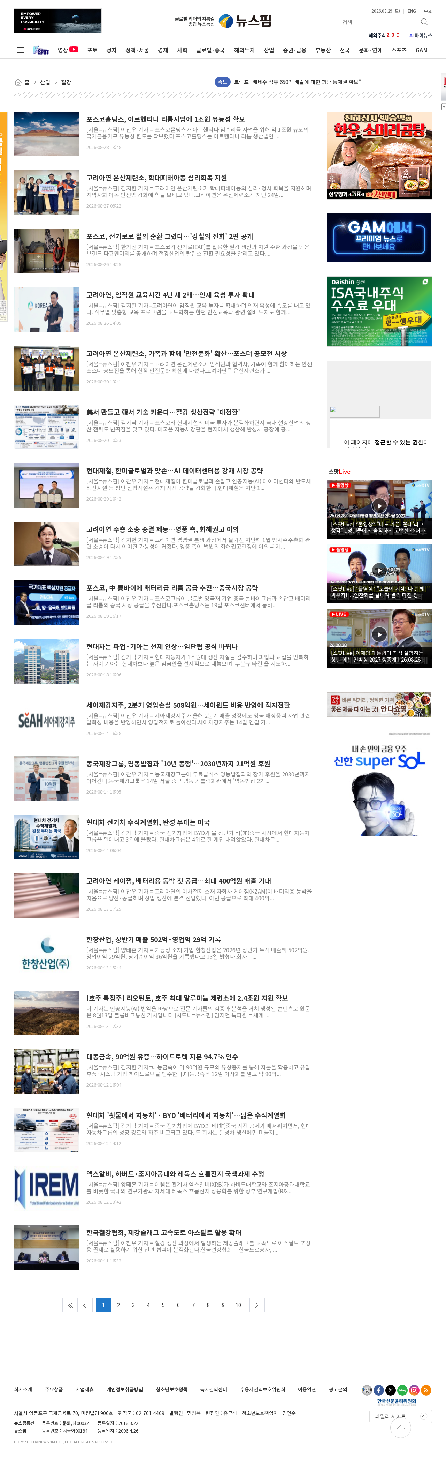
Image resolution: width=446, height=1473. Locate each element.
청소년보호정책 (171, 1389)
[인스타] (414, 1390)
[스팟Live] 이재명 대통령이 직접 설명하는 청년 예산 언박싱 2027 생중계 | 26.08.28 (377, 655)
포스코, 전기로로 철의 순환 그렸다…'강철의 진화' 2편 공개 (169, 236)
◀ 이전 (85, 1305)
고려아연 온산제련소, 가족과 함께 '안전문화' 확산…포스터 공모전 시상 (186, 354)
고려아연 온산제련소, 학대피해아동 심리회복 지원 (156, 178)
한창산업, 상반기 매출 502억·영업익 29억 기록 (153, 939)
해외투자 (244, 50)
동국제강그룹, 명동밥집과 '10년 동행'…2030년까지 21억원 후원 (178, 764)
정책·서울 (137, 50)
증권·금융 (295, 50)
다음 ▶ (257, 1305)
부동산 (323, 50)
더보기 (423, 82)
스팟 (340, 471)
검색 (425, 22)
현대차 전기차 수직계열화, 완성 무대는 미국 (148, 822)
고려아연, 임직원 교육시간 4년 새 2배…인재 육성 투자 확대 (170, 295)
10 (238, 1304)
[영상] (379, 508)
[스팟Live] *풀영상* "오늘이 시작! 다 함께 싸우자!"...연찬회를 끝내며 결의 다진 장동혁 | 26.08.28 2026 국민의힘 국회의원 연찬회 (379, 591)
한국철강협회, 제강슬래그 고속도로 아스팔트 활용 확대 (163, 1232)
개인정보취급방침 (125, 1389)
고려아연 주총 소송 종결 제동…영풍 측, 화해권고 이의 (162, 529)
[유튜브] (367, 1390)
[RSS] (426, 1390)
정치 (111, 50)
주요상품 (54, 1389)
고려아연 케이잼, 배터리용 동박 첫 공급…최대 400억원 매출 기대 (178, 881)
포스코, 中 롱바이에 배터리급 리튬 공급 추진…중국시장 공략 (172, 588)
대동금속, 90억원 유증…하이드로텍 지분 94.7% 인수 (162, 1057)
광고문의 (338, 1389)
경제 (163, 50)
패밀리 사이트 (390, 1416)
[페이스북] (379, 1390)
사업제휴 (85, 1389)
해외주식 (385, 35)
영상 (63, 50)
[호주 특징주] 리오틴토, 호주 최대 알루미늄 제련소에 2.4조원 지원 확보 (187, 998)
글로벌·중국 (210, 50)
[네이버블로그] (402, 1390)
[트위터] (390, 1390)
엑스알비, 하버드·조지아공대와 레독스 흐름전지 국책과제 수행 (175, 1174)
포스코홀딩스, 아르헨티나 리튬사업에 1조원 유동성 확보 (165, 119)
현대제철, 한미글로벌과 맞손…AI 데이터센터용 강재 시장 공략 (174, 471)
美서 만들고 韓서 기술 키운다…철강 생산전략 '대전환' (163, 412)
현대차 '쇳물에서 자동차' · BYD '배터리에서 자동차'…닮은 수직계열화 (186, 1115)
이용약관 (307, 1389)
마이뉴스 (420, 35)
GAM (422, 50)
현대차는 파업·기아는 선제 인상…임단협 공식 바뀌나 (162, 646)
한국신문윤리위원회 (396, 1402)
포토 (92, 50)
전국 (345, 50)
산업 (269, 50)
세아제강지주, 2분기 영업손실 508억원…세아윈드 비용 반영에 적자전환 (188, 705)
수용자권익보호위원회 (262, 1389)
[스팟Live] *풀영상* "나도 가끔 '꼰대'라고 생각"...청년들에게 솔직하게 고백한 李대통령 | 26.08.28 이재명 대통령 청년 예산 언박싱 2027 (378, 527)
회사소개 (23, 1389)
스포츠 (399, 50)
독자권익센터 (213, 1389)
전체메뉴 (21, 50)
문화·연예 (371, 50)
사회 (182, 50)
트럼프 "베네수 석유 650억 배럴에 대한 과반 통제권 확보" (297, 81)
